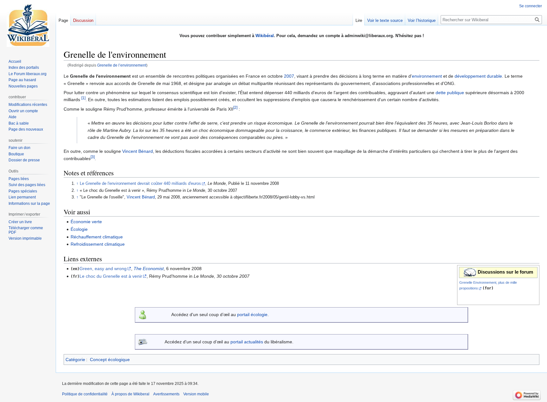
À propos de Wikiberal (130, 394)
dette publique (450, 92)
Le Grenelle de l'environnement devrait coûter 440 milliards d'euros (140, 183)
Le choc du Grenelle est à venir (110, 276)
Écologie (79, 229)
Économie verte (86, 221)
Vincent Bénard (137, 151)
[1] (83, 98)
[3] (93, 157)
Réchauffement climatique (97, 236)
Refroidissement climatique (98, 244)
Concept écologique (110, 359)
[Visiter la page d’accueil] (28, 25)
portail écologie (252, 314)
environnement (427, 76)
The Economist (149, 268)
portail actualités (246, 341)
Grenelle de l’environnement (121, 65)
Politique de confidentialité (85, 394)
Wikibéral (264, 35)
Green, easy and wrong (103, 268)
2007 (289, 76)
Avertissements (166, 394)
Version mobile (196, 394)
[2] (235, 107)
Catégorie (75, 359)
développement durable (478, 76)
